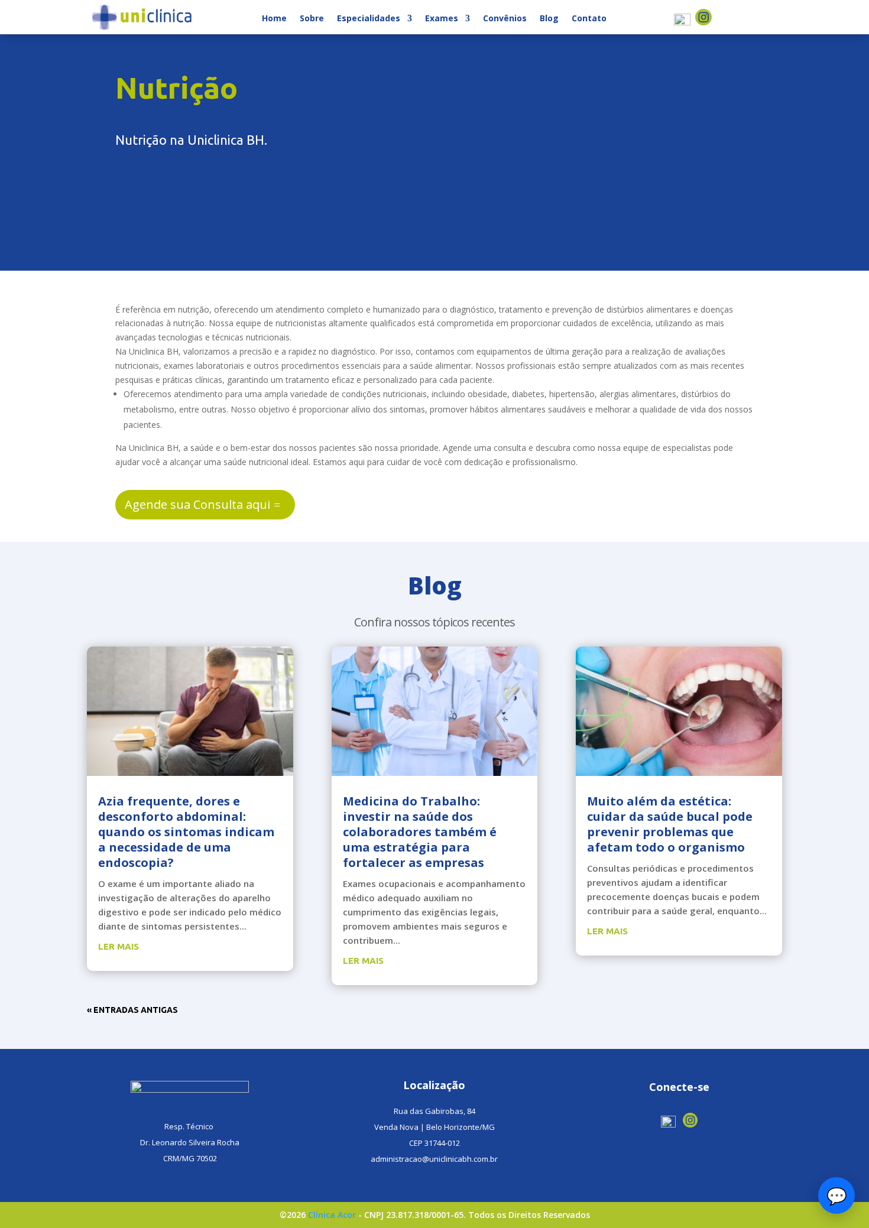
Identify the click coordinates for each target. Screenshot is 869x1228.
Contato (589, 19)
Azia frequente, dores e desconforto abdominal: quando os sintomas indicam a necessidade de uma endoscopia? (186, 831)
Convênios (505, 19)
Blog (549, 19)
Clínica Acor (332, 1214)
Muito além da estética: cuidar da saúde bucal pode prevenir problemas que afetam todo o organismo (670, 824)
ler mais (118, 946)
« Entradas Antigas (132, 1010)
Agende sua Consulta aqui (197, 504)
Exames (441, 19)
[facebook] (683, 22)
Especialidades (368, 19)
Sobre (312, 19)
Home (274, 19)
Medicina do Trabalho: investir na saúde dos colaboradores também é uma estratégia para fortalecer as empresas (420, 831)
